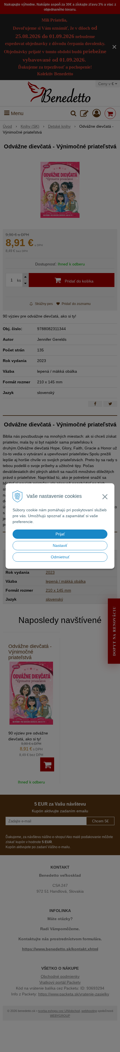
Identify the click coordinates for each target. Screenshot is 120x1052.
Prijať (60, 534)
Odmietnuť (60, 557)
